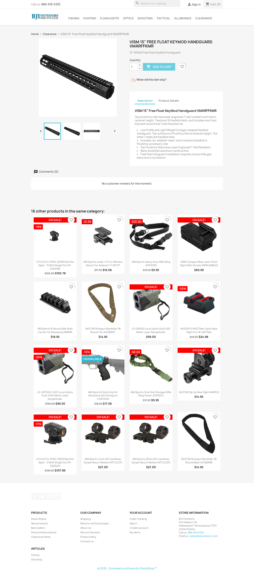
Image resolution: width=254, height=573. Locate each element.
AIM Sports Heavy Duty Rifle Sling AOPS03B (151, 263)
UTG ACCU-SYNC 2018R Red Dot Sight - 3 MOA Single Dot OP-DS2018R (55, 265)
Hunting (89, 18)
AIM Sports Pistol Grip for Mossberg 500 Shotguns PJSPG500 (103, 396)
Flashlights (109, 18)
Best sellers (38, 527)
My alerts (135, 532)
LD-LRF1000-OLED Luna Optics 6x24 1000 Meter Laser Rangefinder (55, 396)
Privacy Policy (88, 536)
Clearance (203, 18)
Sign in (133, 523)
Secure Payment (90, 532)
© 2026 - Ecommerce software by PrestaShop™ (127, 568)
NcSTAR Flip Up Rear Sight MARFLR (199, 392)
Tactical (163, 18)
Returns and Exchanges (94, 523)
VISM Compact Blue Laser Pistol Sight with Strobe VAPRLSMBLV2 (199, 263)
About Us (85, 527)
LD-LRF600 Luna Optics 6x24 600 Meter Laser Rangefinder (151, 330)
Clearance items (40, 536)
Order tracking (138, 519)
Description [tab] (145, 101)
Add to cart (159, 67)
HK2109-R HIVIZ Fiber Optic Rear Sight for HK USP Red (199, 330)
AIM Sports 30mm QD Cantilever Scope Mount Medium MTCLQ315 (151, 460)
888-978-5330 (50, 4)
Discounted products (44, 532)
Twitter (42, 496)
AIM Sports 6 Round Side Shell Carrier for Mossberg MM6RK (55, 330)
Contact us (87, 541)
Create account (139, 527)
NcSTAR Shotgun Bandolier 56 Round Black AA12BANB (199, 460)
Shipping (85, 519)
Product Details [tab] (168, 101)
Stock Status (38, 519)
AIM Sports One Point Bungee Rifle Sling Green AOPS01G (151, 394)
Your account (141, 513)
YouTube (50, 496)
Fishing (73, 18)
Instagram (57, 496)
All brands (182, 18)
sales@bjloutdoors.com (204, 536)
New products (39, 523)
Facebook (34, 496)
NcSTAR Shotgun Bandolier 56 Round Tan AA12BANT (103, 330)
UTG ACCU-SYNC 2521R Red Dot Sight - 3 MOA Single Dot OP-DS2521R (55, 462)
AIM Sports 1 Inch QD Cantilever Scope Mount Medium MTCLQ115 (103, 460)
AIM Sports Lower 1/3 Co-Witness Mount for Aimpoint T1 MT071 (103, 263)
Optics (128, 18)
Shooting (145, 18)
